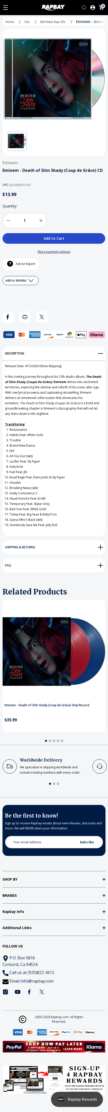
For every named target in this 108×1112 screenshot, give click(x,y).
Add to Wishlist (16, 280)
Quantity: (10, 206)
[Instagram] (6, 992)
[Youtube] (18, 992)
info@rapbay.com (37, 981)
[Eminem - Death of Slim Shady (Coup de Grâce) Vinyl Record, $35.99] (54, 651)
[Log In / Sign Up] (93, 8)
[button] (17, 141)
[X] (41, 316)
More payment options (54, 252)
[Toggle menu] (6, 8)
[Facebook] (8, 316)
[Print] (24, 316)
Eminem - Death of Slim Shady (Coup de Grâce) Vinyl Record (47, 705)
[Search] (84, 8)
